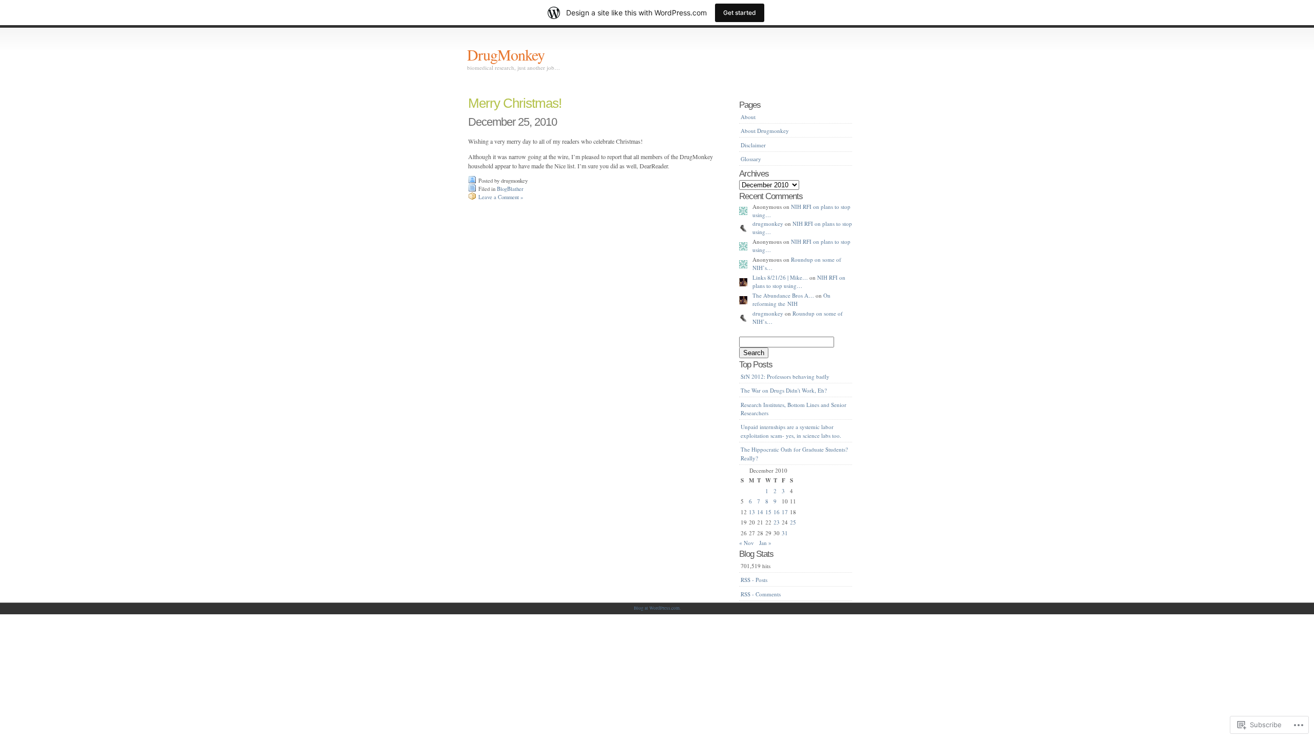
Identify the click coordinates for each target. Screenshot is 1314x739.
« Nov (746, 543)
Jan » (765, 543)
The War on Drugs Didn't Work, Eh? (784, 390)
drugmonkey (767, 223)
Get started (739, 12)
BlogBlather (510, 188)
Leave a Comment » (500, 197)
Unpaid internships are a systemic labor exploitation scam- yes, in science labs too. (791, 431)
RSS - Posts (754, 580)
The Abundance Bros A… (783, 295)
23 (777, 522)
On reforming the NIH (791, 299)
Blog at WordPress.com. (657, 608)
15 (768, 512)
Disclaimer (753, 145)
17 (785, 512)
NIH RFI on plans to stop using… (798, 282)
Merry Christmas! (515, 103)
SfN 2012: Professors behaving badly (785, 376)
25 (793, 522)
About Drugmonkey (765, 130)
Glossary (751, 159)
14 (760, 512)
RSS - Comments (761, 594)
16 (777, 512)
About (748, 117)
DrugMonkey (506, 54)
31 (785, 533)
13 (752, 512)
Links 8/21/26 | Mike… (780, 277)
